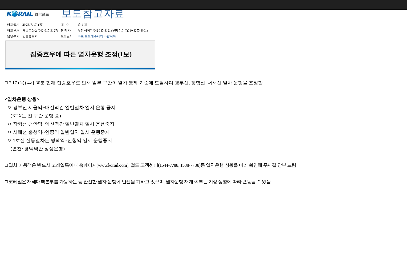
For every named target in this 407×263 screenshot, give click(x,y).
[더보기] (402, 4)
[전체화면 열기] (393, 4)
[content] (203, 131)
